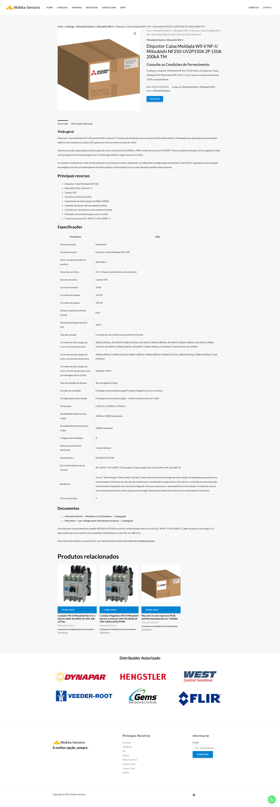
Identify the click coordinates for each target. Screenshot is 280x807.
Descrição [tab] (63, 123)
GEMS (123, 7)
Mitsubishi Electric (85, 26)
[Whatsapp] (272, 799)
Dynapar (77, 7)
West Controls (130, 759)
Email (196, 742)
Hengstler (91, 7)
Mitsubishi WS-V (105, 26)
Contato (267, 7)
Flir (124, 751)
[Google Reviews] (194, 795)
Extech (126, 755)
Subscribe (203, 754)
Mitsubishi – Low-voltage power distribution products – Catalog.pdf (99, 520)
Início (60, 26)
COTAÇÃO (154, 99)
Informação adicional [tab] (81, 123)
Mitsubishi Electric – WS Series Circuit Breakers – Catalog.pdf (95, 516)
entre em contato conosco (141, 540)
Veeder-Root (129, 764)
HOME (50, 7)
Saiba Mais (68, 609)
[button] (135, 33)
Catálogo (62, 7)
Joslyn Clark (109, 7)
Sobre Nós (254, 7)
